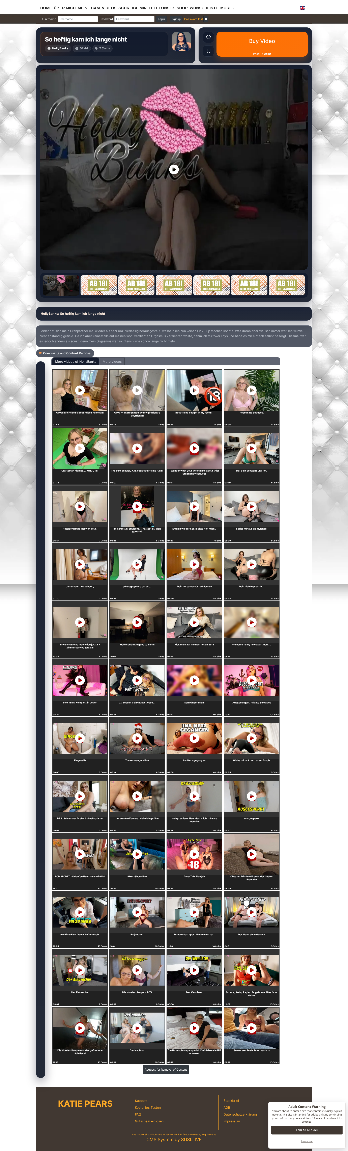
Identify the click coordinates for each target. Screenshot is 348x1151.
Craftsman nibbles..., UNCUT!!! (79, 470)
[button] (302, 8)
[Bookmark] (208, 51)
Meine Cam (89, 8)
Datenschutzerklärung (240, 1114)
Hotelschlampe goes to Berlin (137, 644)
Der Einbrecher (80, 992)
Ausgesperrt (251, 818)
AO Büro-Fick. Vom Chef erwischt (80, 934)
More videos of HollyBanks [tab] (75, 361)
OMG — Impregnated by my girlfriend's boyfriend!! (137, 414)
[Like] (208, 37)
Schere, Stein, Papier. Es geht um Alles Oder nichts (252, 994)
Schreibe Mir (132, 8)
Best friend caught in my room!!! (194, 412)
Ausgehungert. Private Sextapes (251, 702)
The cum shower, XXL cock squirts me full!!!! (137, 470)
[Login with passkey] (205, 19)
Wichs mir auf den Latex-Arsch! (251, 760)
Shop (182, 8)
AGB (227, 1107)
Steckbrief (231, 1101)
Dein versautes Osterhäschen (194, 586)
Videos (109, 8)
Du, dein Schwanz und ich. (251, 470)
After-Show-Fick (137, 876)
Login (161, 19)
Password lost (193, 19)
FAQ (138, 1114)
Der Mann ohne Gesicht (251, 934)
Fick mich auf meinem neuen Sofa (194, 644)
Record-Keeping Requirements (200, 1134)
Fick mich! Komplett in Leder (80, 702)
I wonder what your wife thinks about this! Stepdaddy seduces (194, 472)
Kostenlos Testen (148, 1107)
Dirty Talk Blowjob (194, 876)
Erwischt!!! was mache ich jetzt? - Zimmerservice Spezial (80, 646)
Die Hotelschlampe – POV (137, 992)
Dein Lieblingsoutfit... (251, 586)
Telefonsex (162, 8)
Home (46, 8)
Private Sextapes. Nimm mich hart (194, 934)
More (226, 8)
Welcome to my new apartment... (251, 644)
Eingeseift (80, 760)
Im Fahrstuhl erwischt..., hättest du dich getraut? (137, 530)
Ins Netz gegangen (194, 760)
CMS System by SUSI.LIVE (174, 1139)
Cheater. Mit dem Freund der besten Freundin (251, 878)
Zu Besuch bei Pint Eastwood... (137, 702)
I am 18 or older (307, 1130)
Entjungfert (137, 934)
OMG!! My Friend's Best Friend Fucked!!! (80, 412)
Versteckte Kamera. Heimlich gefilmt (137, 818)
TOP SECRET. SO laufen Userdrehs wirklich (80, 876)
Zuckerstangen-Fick (137, 760)
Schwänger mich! (194, 702)
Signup (176, 19)
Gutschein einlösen (149, 1121)
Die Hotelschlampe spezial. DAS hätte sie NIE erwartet (194, 1052)
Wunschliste (204, 8)
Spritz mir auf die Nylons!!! (251, 528)
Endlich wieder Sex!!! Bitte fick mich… (194, 528)
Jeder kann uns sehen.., (80, 586)
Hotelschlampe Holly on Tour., (80, 528)
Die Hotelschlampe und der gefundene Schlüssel (80, 1052)
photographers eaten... (137, 586)
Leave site (307, 1141)
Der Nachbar (137, 1050)
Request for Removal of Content (166, 1069)
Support (141, 1101)
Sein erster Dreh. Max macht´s (252, 1050)
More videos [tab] (112, 361)
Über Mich (65, 8)
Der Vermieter (194, 992)
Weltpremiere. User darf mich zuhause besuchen (194, 820)
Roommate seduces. (252, 412)
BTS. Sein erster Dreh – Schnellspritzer (80, 818)
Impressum (232, 1121)
